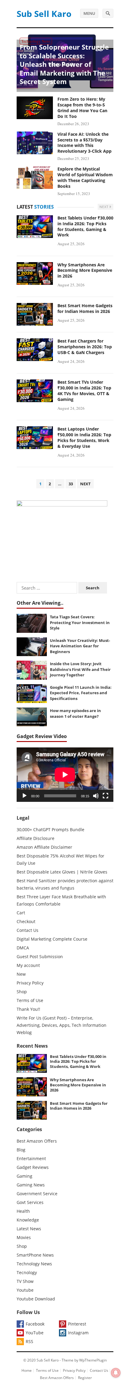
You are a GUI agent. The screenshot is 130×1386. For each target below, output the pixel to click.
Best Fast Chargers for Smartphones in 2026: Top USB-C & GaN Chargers (84, 346)
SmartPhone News (35, 1255)
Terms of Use (30, 1000)
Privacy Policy (30, 983)
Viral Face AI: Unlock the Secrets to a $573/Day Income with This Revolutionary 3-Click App (84, 142)
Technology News (35, 41)
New (21, 974)
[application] (65, 774)
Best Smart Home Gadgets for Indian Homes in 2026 (84, 308)
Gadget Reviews (33, 1167)
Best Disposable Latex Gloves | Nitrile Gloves (62, 872)
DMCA (23, 948)
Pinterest (77, 1324)
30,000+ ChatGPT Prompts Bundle (50, 829)
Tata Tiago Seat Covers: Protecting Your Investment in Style (80, 622)
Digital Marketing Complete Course (52, 939)
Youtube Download (36, 1299)
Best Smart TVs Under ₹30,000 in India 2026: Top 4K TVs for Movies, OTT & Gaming (84, 390)
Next (104, 206)
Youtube (25, 1290)
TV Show (25, 1281)
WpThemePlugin (93, 1360)
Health (23, 1211)
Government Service (37, 1193)
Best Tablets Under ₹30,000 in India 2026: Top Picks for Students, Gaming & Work (85, 226)
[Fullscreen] (105, 796)
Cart (21, 913)
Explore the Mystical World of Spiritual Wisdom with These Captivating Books (85, 177)
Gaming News (31, 1185)
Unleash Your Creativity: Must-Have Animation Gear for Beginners (80, 646)
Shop (22, 991)
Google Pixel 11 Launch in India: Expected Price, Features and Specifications (81, 693)
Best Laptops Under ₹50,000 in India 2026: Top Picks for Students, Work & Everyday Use (84, 437)
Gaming (24, 1176)
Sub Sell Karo (44, 13)
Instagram (78, 1333)
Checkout (26, 921)
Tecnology (27, 1272)
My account (28, 965)
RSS (29, 1341)
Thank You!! (28, 1009)
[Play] (24, 796)
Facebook (35, 1324)
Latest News (29, 1228)
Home (26, 1370)
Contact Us (27, 930)
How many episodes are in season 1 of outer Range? (75, 713)
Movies (24, 1237)
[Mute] (96, 796)
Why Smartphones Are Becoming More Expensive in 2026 (84, 270)
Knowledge (28, 1220)
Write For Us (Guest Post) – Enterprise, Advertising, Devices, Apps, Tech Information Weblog (61, 1025)
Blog (21, 1150)
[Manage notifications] (116, 1373)
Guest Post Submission (40, 956)
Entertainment (31, 1158)
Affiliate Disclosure (35, 838)
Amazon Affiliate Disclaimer (44, 847)
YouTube (35, 1333)
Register (85, 1377)
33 (71, 483)
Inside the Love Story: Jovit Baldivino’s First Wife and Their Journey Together (80, 669)
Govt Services (30, 1202)
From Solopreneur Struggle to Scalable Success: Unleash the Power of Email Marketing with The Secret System (64, 64)
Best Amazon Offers (37, 1141)
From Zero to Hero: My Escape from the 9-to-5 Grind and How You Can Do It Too (82, 107)
